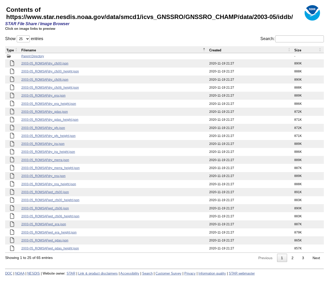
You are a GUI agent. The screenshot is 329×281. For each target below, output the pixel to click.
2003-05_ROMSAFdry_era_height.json (48, 104)
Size (297, 50)
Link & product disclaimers (98, 273)
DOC (8, 273)
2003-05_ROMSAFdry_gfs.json (43, 128)
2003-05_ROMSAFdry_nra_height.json (48, 184)
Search (147, 273)
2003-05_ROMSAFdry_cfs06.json (44, 79)
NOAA (19, 273)
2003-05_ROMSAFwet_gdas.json (44, 240)
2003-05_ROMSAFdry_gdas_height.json (49, 119)
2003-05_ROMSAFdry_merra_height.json (50, 168)
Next (316, 258)
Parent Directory (32, 56)
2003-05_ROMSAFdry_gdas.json (44, 112)
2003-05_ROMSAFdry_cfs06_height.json (50, 87)
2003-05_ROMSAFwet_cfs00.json (45, 192)
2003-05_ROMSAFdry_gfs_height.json (48, 136)
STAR (71, 273)
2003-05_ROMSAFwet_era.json (43, 224)
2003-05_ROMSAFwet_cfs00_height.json (50, 200)
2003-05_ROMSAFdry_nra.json (43, 176)
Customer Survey (168, 273)
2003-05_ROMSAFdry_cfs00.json (44, 63)
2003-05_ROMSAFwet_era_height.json (49, 232)
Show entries (24, 38)
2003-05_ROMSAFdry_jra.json (43, 144)
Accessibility (129, 273)
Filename (28, 50)
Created (215, 50)
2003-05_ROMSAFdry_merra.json (45, 160)
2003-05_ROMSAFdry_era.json (43, 95)
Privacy (190, 273)
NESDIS (33, 273)
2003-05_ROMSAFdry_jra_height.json (48, 152)
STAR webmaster (242, 273)
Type (10, 50)
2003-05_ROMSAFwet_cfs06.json (45, 208)
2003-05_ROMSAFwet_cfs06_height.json (50, 216)
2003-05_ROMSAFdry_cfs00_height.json (50, 71)
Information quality (212, 273)
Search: (267, 38)
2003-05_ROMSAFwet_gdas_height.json (50, 248)
